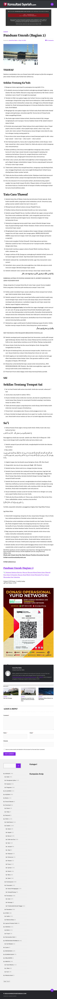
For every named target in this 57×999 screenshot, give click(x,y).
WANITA (7, 961)
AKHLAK (7, 773)
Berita (6, 798)
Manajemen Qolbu (11, 780)
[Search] (18, 765)
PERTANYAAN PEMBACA (12, 940)
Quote (7, 947)
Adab (7, 776)
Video (7, 811)
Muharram (10, 857)
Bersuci (9, 836)
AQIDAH (5, 31)
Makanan (10, 853)
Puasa (9, 864)
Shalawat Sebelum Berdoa (13, 572)
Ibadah (8, 825)
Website (5, 741)
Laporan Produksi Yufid (11, 923)
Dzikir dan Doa (11, 839)
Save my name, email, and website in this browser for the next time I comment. (25, 749)
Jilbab (7, 968)
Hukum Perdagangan (13, 888)
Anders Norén (12, 996)
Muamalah (9, 885)
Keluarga (10, 902)
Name (5, 732)
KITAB (7, 913)
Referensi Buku (10, 919)
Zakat (9, 878)
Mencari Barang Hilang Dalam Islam (33, 572)
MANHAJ (7, 926)
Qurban (10, 867)
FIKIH (6, 819)
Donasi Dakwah (9, 801)
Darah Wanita (10, 964)
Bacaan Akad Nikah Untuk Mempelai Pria (31, 575)
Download (8, 805)
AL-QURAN (8, 791)
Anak (9, 899)
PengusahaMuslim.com (18, 677)
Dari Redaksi (9, 943)
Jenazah (10, 846)
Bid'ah (8, 930)
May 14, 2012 (22, 40)
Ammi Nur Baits (13, 40)
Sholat (9, 871)
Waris (9, 874)
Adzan (9, 829)
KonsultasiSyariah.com (30, 677)
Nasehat (8, 784)
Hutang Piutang (12, 892)
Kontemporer (9, 881)
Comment (6, 715)
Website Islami (9, 975)
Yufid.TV (41, 677)
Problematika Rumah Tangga (15, 906)
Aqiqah (9, 832)
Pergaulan (9, 787)
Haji (9, 843)
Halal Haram (9, 822)
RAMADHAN (8, 951)
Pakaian (10, 860)
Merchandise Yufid (10, 937)
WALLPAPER (8, 958)
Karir (7, 971)
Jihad (9, 850)
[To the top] (52, 990)
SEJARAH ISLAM (9, 954)
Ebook (8, 808)
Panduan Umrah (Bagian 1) (18, 568)
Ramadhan (9, 909)
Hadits (8, 916)
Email (31, 732)
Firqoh (8, 933)
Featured (7, 815)
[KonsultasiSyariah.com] (28, 4)
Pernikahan (9, 895)
